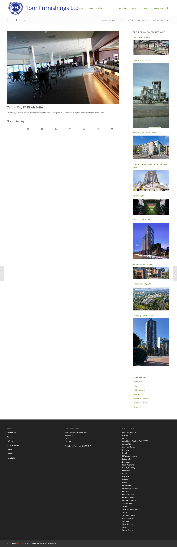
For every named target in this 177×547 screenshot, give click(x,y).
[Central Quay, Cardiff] (151, 95)
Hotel (124, 453)
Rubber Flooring (129, 500)
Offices (10, 441)
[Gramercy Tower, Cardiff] (151, 342)
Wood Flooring (128, 530)
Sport (124, 512)
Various (125, 521)
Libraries (136, 394)
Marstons (126, 470)
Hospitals (137, 407)
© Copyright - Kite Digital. (18, 543)
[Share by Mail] (112, 129)
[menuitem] (80, 8)
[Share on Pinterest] (70, 129)
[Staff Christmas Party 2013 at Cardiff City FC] (175, 273)
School (125, 506)
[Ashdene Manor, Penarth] (151, 273)
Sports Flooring (128, 515)
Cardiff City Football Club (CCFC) (135, 441)
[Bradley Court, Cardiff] (151, 241)
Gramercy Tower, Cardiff (143, 315)
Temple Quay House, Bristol (144, 132)
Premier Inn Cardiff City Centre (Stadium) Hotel (150, 165)
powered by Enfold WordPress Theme (44, 543)
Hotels (135, 386)
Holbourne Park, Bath (142, 284)
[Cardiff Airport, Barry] (151, 47)
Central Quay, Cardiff (142, 60)
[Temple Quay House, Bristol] (151, 147)
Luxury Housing (128, 467)
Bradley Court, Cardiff (142, 219)
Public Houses (139, 390)
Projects (125, 491)
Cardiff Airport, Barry (141, 37)
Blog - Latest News (17, 20)
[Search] (167, 8)
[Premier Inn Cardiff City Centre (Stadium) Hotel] (151, 180)
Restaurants (138, 382)
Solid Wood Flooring (130, 509)
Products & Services (130, 488)
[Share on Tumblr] (98, 129)
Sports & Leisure (140, 403)
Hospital (125, 450)
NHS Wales (127, 476)
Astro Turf (126, 435)
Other (124, 482)
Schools (10, 453)
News (124, 473)
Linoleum (126, 462)
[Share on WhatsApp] (56, 129)
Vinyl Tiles (126, 527)
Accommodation (129, 432)
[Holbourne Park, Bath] (151, 298)
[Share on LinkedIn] (84, 129)
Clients (10, 437)
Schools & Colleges (141, 398)
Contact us (11, 432)
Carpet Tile (126, 444)
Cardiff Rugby (138, 196)
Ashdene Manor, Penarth (143, 264)
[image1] (63, 67)
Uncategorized (128, 518)
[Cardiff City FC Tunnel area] (2, 273)
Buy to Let (126, 438)
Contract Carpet (128, 447)
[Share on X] (28, 129)
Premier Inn (127, 485)
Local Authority (128, 465)
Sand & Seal (127, 503)
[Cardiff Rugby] (151, 207)
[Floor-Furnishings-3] (43, 8)
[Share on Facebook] (14, 129)
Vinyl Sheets (127, 524)
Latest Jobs (126, 459)
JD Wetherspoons (129, 456)
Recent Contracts (129, 497)
